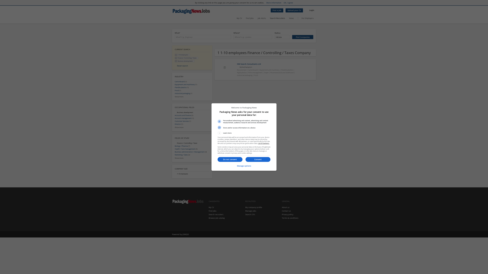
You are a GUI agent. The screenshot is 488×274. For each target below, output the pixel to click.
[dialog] (244, 137)
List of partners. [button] (263, 143)
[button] (244, 133)
